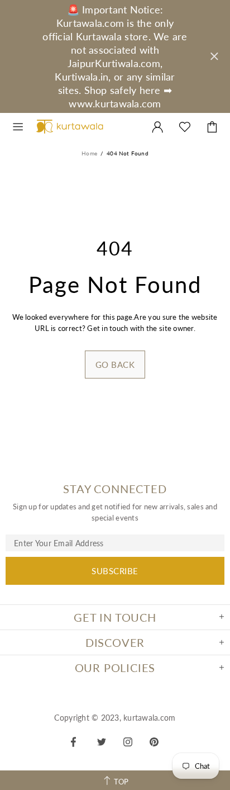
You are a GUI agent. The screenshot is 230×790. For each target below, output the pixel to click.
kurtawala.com (70, 127)
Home (89, 153)
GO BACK (115, 364)
